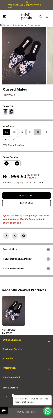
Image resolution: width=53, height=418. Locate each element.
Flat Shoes (18, 25)
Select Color (9, 106)
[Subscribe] (49, 387)
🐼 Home (4, 25)
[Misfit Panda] (26, 16)
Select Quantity (10, 157)
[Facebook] (6, 235)
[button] (4, 16)
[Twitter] (15, 235)
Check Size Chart (16, 145)
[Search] (40, 16)
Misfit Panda (30, 412)
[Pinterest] (23, 235)
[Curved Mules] (24, 55)
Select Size (8, 126)
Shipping (19, 182)
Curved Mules (34, 25)
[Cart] (47, 16)
